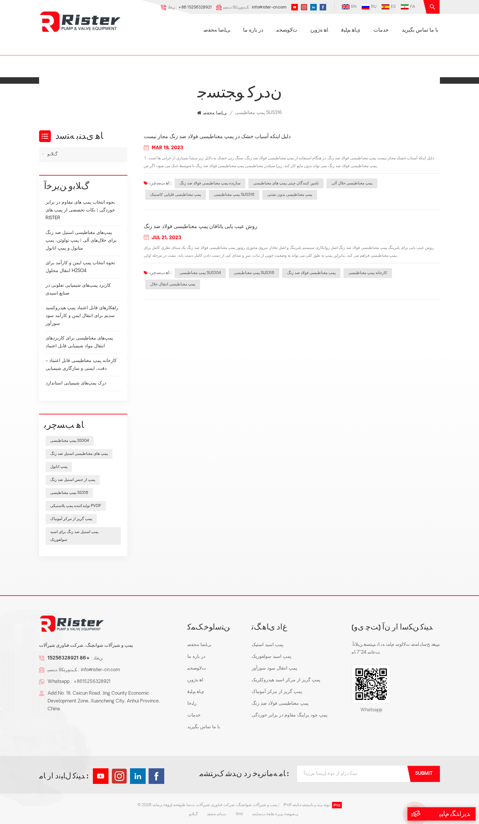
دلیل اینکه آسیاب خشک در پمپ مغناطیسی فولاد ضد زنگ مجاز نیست (217, 136)
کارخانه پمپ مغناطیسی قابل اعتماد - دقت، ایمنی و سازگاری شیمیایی (81, 364)
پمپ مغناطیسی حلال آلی (351, 183)
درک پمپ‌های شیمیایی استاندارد (76, 383)
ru (373, 7)
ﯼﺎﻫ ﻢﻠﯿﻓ (350, 30)
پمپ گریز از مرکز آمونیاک (71, 519)
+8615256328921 (91, 681)
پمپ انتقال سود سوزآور (274, 668)
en (353, 7)
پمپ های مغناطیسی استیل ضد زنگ (79, 454)
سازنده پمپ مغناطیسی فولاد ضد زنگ (210, 183)
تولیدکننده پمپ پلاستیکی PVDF (75, 506)
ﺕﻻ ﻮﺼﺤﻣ (287, 30)
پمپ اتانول (58, 467)
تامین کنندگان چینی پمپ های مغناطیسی (286, 183)
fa (412, 7)
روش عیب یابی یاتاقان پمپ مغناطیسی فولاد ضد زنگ (200, 226)
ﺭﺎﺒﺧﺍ (191, 703)
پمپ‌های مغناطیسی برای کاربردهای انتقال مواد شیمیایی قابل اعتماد (79, 342)
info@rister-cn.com (269, 7)
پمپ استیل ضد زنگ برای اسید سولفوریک (74, 536)
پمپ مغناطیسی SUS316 (234, 195)
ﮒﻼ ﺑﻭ (52, 154)
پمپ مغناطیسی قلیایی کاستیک (175, 195)
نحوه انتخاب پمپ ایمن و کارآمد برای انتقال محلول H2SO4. (80, 267)
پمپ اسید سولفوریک (271, 656)
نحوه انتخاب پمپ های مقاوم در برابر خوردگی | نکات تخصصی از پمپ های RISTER (80, 210)
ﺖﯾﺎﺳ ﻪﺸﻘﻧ (216, 814)
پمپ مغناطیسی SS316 (69, 493)
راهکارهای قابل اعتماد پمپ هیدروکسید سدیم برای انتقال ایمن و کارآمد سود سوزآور (82, 316)
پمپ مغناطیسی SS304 (69, 441)
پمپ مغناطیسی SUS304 (200, 273)
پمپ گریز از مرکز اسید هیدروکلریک (286, 680)
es (393, 7)
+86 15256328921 (195, 7)
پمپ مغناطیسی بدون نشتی (289, 195)
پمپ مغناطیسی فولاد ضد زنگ (311, 273)
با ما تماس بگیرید (420, 30)
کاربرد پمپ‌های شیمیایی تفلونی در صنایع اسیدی (78, 289)
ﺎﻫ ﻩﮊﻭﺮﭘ (319, 30)
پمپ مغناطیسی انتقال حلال (172, 284)
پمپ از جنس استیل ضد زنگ (72, 480)
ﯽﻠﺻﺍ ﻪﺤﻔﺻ (217, 30)
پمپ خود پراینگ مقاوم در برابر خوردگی (289, 715)
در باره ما (253, 30)
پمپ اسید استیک (267, 645)
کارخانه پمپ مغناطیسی (367, 273)
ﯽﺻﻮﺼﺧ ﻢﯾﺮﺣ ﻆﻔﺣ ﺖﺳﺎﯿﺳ (275, 814)
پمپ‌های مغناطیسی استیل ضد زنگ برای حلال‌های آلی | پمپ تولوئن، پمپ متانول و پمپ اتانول (81, 240)
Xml (239, 814)
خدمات (381, 30)
